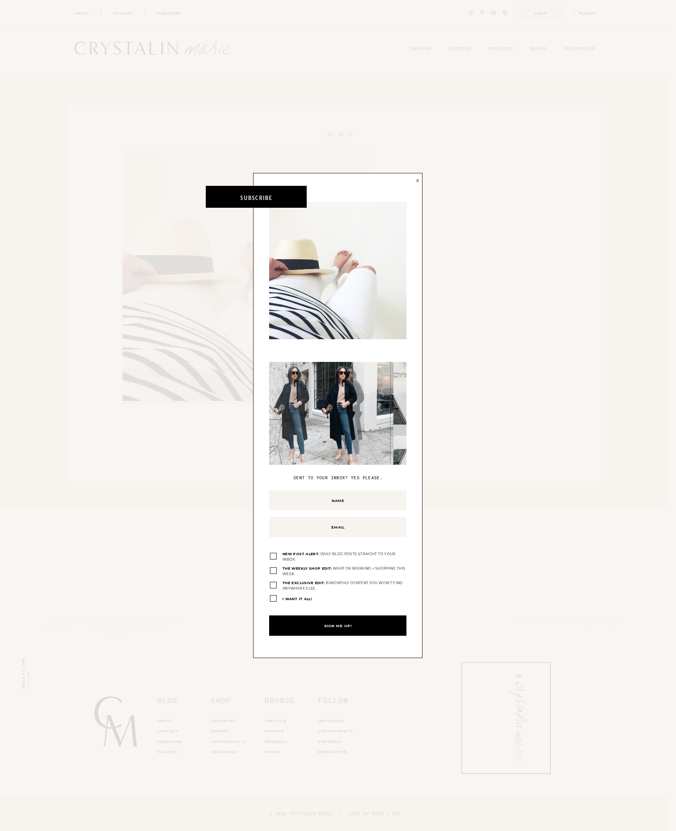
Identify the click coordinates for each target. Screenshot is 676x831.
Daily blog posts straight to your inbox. (339, 556)
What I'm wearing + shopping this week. (343, 571)
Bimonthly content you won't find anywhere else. (342, 585)
